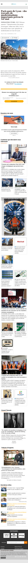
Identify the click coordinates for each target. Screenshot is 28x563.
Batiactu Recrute (18, 546)
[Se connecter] (26, 3)
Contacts (2, 546)
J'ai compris (3, 557)
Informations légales (19, 548)
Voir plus (14, 441)
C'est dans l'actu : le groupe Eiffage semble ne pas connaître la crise (11, 198)
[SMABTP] (14, 535)
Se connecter (18, 83)
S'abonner (14, 442)
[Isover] (21, 535)
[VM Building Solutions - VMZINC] (6, 535)
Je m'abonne (14, 101)
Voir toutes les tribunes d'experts (14, 480)
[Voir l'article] (26, 199)
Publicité (2, 548)
